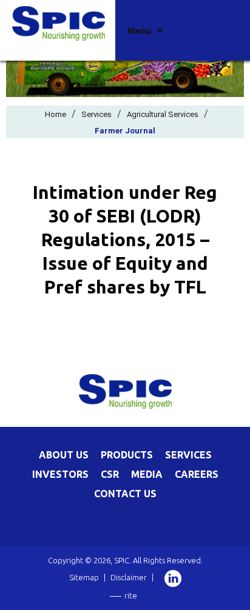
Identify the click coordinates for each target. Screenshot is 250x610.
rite (130, 595)
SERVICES (188, 454)
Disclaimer (128, 577)
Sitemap (84, 577)
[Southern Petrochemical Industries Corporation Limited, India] (58, 22)
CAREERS (196, 474)
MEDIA (147, 474)
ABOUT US (64, 454)
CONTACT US (125, 493)
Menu (139, 30)
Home (55, 114)
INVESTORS (60, 474)
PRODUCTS (127, 454)
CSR (110, 474)
